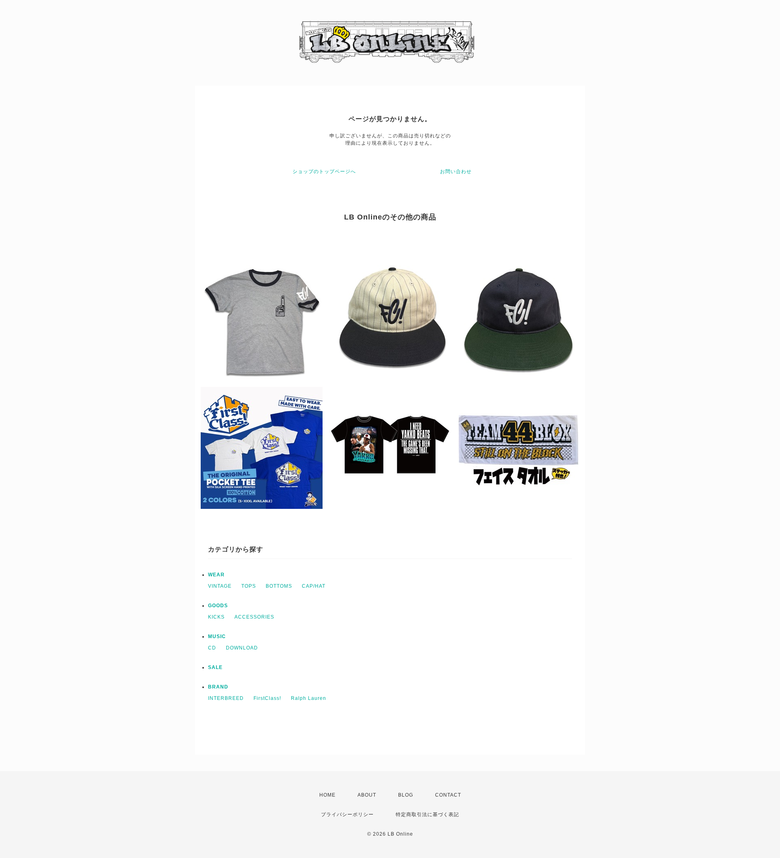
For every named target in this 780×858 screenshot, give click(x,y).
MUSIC (217, 636)
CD (212, 648)
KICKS (216, 617)
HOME (327, 795)
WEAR (216, 575)
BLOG (405, 795)
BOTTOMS (279, 586)
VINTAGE (220, 586)
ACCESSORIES (254, 617)
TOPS (248, 586)
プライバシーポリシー (347, 814)
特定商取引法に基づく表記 (427, 814)
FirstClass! (267, 698)
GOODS (218, 605)
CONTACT (448, 795)
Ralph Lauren (308, 698)
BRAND (218, 687)
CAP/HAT (313, 586)
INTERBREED (226, 698)
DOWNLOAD (242, 648)
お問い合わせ (456, 171)
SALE (215, 667)
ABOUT (367, 795)
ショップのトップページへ (324, 171)
